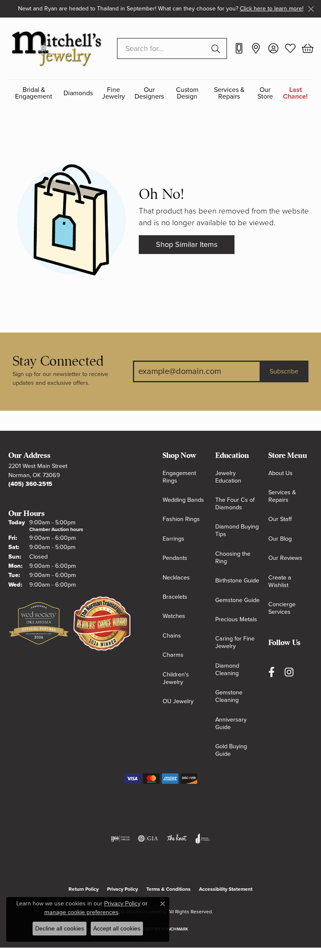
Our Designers (149, 93)
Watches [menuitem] (174, 616)
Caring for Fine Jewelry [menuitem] (235, 642)
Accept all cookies (116, 928)
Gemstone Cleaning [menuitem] (228, 696)
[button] (273, 48)
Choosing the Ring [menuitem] (232, 557)
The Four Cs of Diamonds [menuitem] (235, 503)
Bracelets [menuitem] (175, 596)
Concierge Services (282, 608)
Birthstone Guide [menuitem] (237, 580)
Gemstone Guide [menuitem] (237, 600)
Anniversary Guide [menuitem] (231, 723)
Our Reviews (285, 558)
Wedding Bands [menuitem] (183, 499)
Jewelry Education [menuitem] (228, 477)
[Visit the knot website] (176, 838)
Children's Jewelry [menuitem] (176, 678)
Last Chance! (295, 93)
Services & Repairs (229, 93)
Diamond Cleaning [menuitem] (227, 669)
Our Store (265, 93)
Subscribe (284, 371)
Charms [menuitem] (173, 654)
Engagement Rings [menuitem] (179, 477)
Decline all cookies (59, 928)
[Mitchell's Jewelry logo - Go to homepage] (56, 48)
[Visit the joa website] (203, 838)
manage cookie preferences (81, 912)
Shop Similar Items (186, 244)
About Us (280, 473)
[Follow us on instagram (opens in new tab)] (289, 672)
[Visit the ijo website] (120, 838)
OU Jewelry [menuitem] (178, 701)
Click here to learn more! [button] (271, 8)
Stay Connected (58, 361)
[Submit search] (217, 48)
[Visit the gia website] (148, 838)
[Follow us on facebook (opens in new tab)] (271, 672)
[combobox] (162, 48)
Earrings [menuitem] (173, 538)
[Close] (311, 9)
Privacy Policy (122, 889)
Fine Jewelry (113, 93)
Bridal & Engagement (33, 93)
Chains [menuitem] (172, 635)
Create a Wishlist (279, 581)
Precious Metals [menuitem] (236, 619)
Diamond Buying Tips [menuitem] (237, 530)
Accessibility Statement (225, 889)
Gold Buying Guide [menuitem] (231, 750)
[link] (239, 48)
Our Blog (280, 538)
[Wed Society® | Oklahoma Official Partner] (38, 624)
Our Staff (280, 519)
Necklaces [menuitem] (176, 577)
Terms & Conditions (168, 889)
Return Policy (84, 889)
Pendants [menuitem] (175, 558)
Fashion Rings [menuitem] (181, 519)
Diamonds (78, 93)
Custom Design (187, 93)
